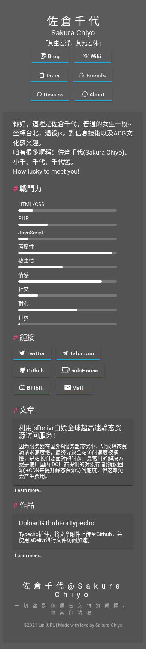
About (96, 94)
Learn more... (28, 490)
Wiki (95, 56)
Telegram (81, 353)
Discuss (53, 94)
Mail (77, 388)
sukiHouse (84, 371)
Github (34, 371)
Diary (52, 75)
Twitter (35, 353)
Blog (53, 56)
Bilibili (35, 388)
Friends (95, 75)
